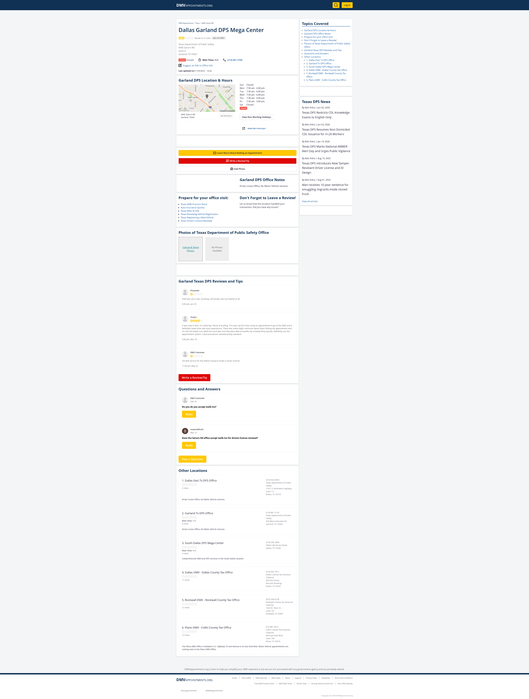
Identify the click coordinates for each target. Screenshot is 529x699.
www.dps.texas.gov (257, 128)
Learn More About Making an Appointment (239, 152)
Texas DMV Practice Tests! (194, 204)
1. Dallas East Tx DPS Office (320, 60)
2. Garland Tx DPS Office (318, 63)
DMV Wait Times (285, 683)
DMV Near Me (261, 678)
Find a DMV (246, 678)
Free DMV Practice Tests (264, 683)
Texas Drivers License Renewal (196, 220)
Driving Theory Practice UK (322, 683)
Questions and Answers (316, 53)
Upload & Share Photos (191, 249)
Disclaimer (326, 678)
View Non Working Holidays (256, 117)
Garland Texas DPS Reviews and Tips (323, 50)
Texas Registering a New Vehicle (197, 217)
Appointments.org (194, 5)
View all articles (310, 201)
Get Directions (226, 116)
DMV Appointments (186, 23)
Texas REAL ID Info (190, 210)
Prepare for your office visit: (318, 36)
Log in (347, 5)
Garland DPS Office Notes (317, 33)
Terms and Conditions (344, 678)
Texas (197, 23)
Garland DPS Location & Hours (320, 30)
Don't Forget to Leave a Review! (320, 40)
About (287, 678)
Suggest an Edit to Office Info (198, 65)
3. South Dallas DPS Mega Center (323, 66)
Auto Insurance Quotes (193, 207)
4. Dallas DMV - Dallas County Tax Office (326, 70)
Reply (189, 414)
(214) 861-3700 (234, 60)
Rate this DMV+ (219, 38)
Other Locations (312, 56)
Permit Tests (302, 683)
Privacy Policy (311, 678)
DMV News (276, 678)
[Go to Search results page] (336, 5)
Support (298, 678)
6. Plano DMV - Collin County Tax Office (326, 79)
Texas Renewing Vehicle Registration (199, 214)
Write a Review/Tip (239, 160)
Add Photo (239, 168)
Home (234, 678)
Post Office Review (345, 683)
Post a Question (192, 459)
